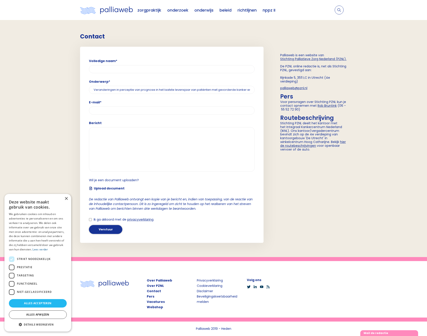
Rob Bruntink (327, 105)
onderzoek (177, 10)
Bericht (95, 123)
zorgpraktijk (149, 10)
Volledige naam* (103, 61)
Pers (150, 296)
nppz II (269, 10)
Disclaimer (205, 291)
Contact (154, 291)
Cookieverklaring (209, 286)
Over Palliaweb (159, 280)
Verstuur (106, 229)
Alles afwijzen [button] (37, 314)
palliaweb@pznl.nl (293, 88)
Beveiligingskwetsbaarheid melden (217, 299)
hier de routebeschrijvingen (313, 144)
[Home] (106, 10)
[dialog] (37, 263)
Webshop (155, 307)
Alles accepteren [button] (37, 303)
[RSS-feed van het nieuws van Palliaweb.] (269, 287)
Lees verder (40, 249)
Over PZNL (155, 286)
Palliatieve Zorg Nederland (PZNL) (320, 59)
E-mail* (95, 102)
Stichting (287, 59)
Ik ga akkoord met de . (124, 219)
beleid (226, 10)
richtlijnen (247, 10)
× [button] (66, 198)
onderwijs (204, 10)
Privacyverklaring (210, 280)
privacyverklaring (140, 219)
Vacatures (156, 302)
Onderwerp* (99, 81)
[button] (38, 324)
